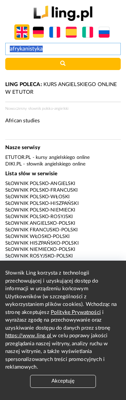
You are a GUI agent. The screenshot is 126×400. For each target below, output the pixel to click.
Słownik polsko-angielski (40, 183)
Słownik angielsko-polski (40, 223)
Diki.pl (13, 164)
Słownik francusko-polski (41, 230)
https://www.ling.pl (28, 335)
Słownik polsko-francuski (41, 190)
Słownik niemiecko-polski (40, 249)
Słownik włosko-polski (37, 236)
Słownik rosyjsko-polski (39, 256)
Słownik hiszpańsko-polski (42, 243)
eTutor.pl (18, 157)
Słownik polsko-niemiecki (40, 210)
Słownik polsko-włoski (37, 196)
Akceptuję (63, 381)
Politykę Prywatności (76, 312)
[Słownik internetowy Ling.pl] (63, 13)
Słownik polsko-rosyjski (39, 216)
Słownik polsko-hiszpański (42, 203)
